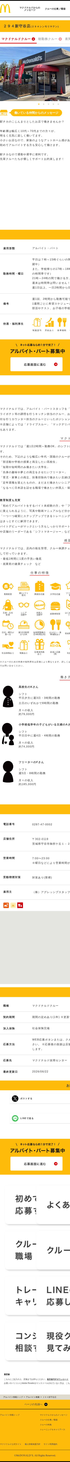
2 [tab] (43, 104)
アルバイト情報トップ (10, 1415)
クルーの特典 (46, 1425)
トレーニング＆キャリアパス (52, 1429)
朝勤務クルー (48, 39)
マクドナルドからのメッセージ (30, 8)
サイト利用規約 (50, 1444)
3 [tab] (48, 104)
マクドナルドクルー (16, 39)
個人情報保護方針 (32, 1444)
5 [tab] (58, 104)
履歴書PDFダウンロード (57, 1379)
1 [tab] (38, 104)
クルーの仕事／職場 (55, 9)
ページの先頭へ (33, 1404)
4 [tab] (53, 104)
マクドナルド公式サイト (10, 1444)
